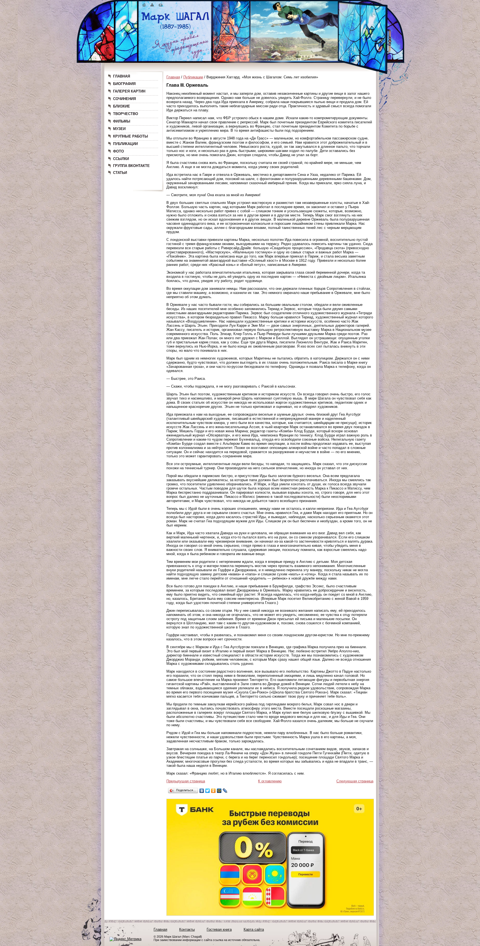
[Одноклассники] (213, 790)
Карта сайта (254, 929)
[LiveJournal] (225, 790)
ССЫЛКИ (121, 159)
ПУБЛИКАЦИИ (125, 144)
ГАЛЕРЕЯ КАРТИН (129, 91)
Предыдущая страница (185, 781)
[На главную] (144, 6)
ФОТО (118, 151)
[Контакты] (160, 6)
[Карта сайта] (152, 6)
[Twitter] (208, 790)
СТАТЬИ (120, 173)
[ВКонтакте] (202, 790)
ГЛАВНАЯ (121, 76)
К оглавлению (270, 781)
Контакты (187, 929)
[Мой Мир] (219, 790)
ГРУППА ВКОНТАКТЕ (131, 166)
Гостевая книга (219, 929)
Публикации (193, 77)
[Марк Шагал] (175, 29)
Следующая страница (354, 781)
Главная (173, 77)
